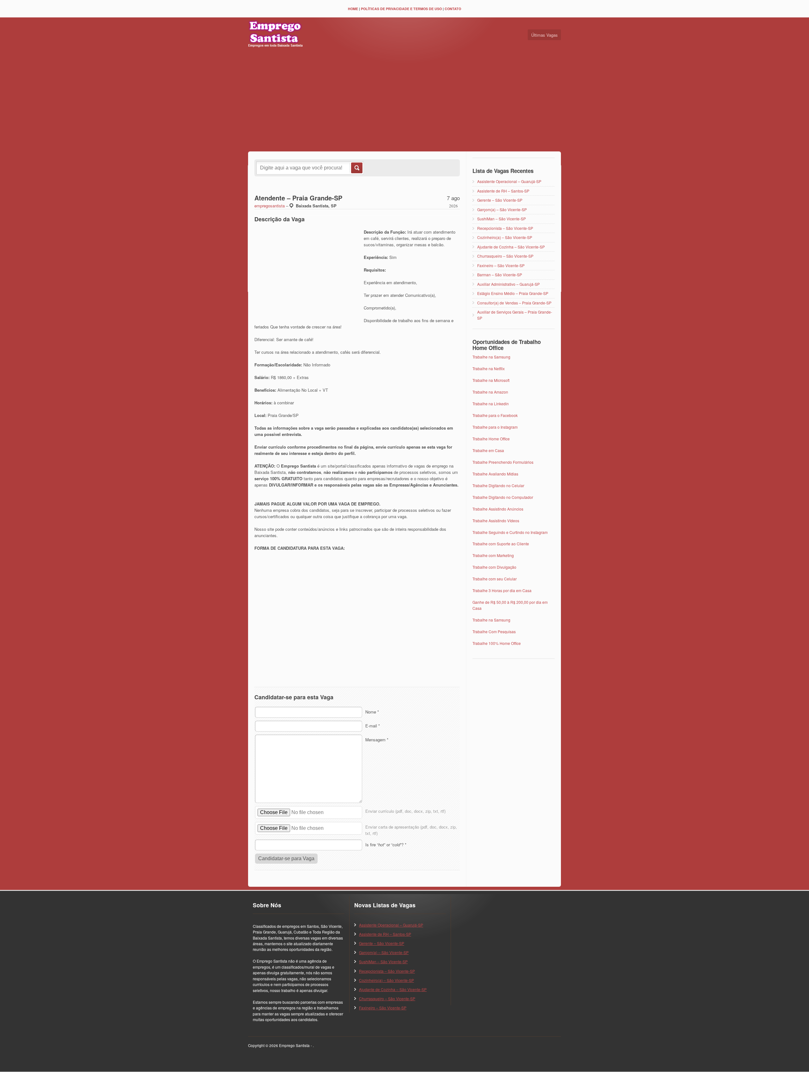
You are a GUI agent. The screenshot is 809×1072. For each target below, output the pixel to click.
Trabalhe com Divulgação (494, 567)
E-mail (372, 726)
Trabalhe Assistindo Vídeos (495, 520)
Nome (372, 712)
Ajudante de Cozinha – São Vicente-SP (511, 246)
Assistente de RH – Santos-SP (503, 190)
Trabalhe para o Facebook (495, 415)
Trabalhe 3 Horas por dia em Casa (502, 590)
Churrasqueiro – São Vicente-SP (505, 256)
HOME (353, 8)
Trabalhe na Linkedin (490, 403)
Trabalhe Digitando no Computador (502, 497)
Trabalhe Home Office (491, 438)
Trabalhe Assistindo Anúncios (497, 508)
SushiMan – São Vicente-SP (501, 218)
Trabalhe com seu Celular (494, 578)
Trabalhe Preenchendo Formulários (502, 462)
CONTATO (453, 8)
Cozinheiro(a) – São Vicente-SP (504, 237)
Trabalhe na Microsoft (490, 380)
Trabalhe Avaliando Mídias (495, 473)
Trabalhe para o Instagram (495, 427)
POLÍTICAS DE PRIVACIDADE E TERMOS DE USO (401, 8)
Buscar (356, 168)
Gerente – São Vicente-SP (499, 200)
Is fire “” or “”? (385, 845)
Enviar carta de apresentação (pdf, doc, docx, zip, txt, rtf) (411, 830)
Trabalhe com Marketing (493, 555)
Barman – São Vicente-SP (499, 274)
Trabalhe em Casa (488, 450)
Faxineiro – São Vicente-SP (501, 265)
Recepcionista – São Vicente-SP (505, 228)
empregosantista (269, 206)
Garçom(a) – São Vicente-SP (502, 209)
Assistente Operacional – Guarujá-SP (509, 181)
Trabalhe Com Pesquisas (494, 631)
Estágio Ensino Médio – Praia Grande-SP (512, 293)
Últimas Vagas (544, 35)
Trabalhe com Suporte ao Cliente (500, 543)
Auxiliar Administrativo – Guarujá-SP (508, 284)
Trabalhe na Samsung (491, 356)
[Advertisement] (404, 101)
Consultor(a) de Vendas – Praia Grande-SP (514, 302)
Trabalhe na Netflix (488, 368)
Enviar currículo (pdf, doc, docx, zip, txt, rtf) (405, 811)
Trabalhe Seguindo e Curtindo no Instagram (510, 532)
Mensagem (376, 740)
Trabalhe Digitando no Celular (498, 485)
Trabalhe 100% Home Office (496, 643)
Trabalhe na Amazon (490, 392)
